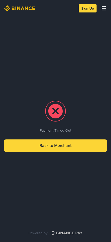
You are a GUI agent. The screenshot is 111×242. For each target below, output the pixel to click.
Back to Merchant (55, 145)
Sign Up (87, 8)
